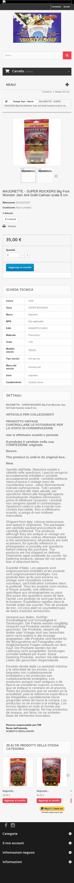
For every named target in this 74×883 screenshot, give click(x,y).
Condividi (11, 219)
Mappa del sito (62, 91)
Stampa (12, 226)
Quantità (10, 250)
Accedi (67, 7)
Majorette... (9, 791)
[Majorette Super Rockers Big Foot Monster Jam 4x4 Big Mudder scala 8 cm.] (18, 772)
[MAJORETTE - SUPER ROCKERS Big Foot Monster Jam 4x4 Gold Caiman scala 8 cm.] (28, 175)
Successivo (56, 176)
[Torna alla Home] (6, 101)
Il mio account (13, 843)
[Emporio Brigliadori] (37, 28)
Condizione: (9, 207)
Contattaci (56, 7)
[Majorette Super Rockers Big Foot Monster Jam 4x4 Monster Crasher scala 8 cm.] (52, 772)
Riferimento (9, 202)
